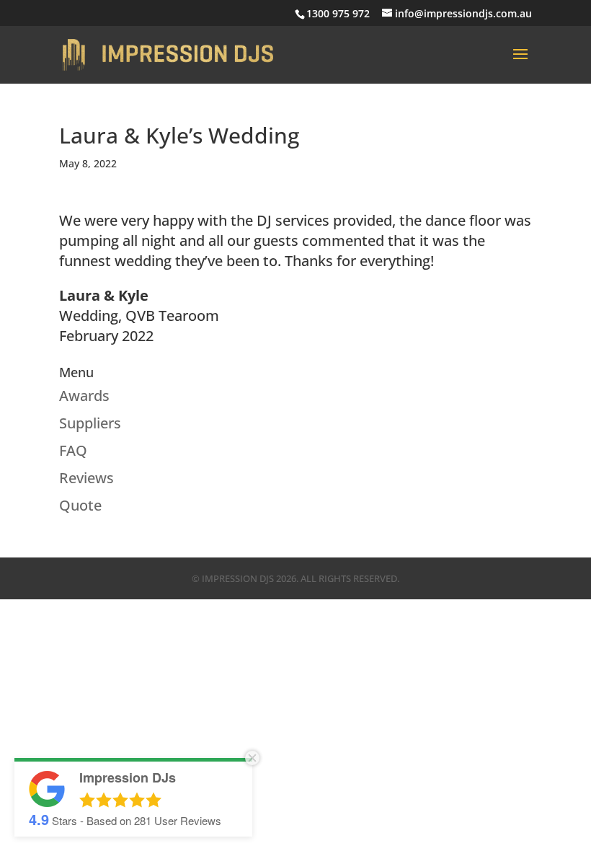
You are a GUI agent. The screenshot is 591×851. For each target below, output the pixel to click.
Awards (84, 395)
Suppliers (90, 423)
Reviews (86, 478)
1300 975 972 (338, 13)
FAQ (73, 450)
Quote (80, 505)
